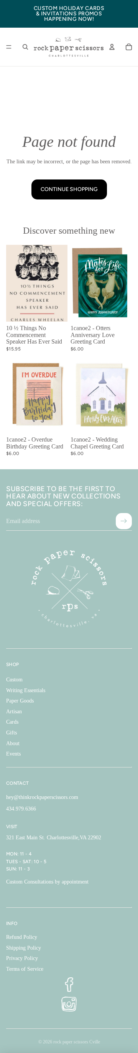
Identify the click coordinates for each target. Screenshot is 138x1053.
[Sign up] (124, 521)
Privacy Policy (22, 958)
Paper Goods (20, 701)
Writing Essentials (25, 690)
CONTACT (17, 783)
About (13, 743)
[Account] (112, 46)
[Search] (25, 46)
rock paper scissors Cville (76, 1042)
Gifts (11, 733)
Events (13, 754)
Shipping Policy (23, 948)
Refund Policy (21, 937)
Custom (14, 680)
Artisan (14, 711)
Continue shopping (69, 189)
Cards (12, 722)
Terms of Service (24, 969)
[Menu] (9, 47)
